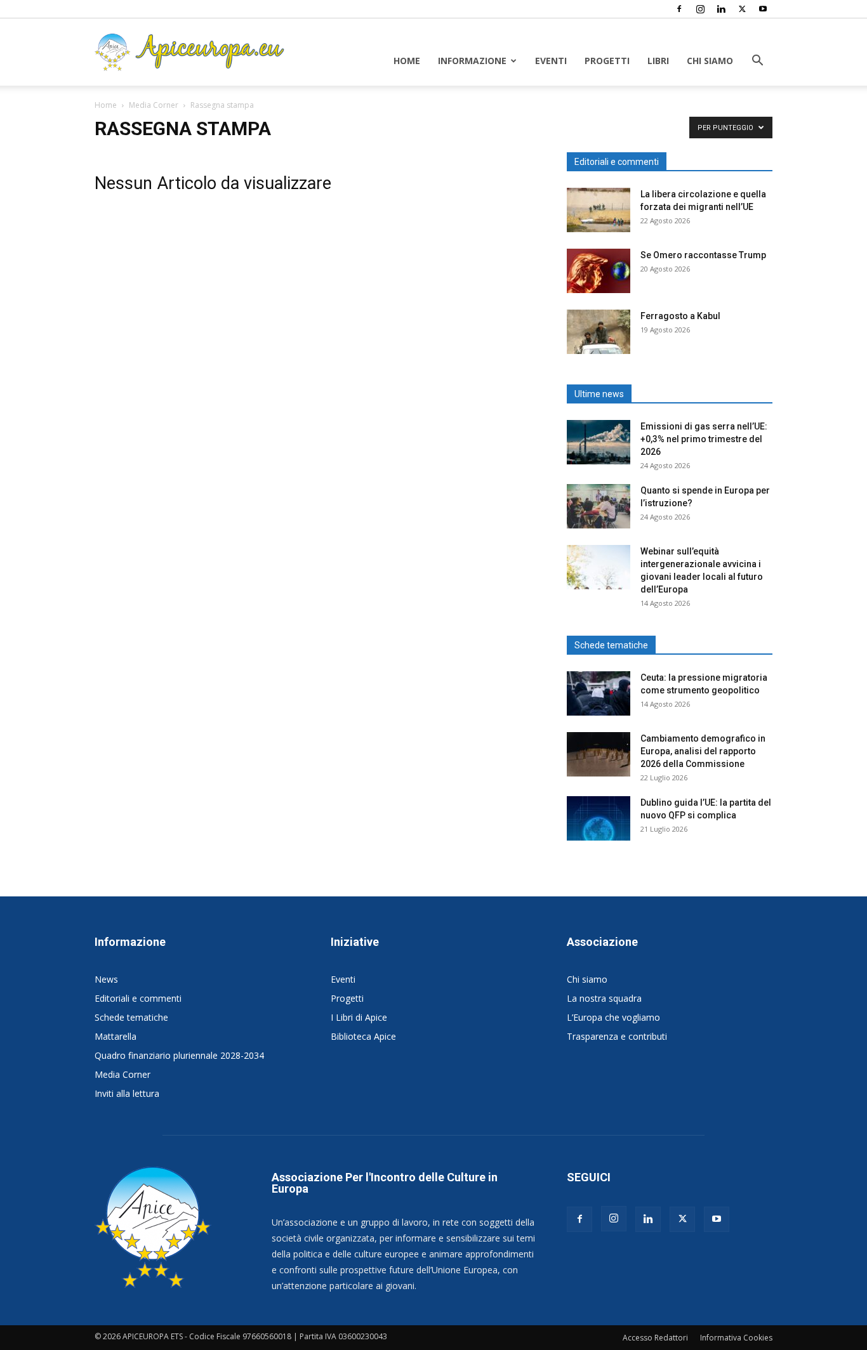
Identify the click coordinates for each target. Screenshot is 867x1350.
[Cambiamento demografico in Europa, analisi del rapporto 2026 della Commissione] (598, 754)
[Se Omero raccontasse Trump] (598, 271)
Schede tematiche (131, 1017)
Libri (658, 61)
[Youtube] (762, 9)
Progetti (607, 61)
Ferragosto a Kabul (680, 316)
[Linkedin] (721, 9)
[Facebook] (679, 9)
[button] (757, 62)
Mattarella (115, 1036)
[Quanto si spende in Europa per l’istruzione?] (598, 506)
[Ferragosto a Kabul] (598, 332)
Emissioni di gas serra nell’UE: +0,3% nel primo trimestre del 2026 (703, 439)
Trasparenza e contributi (617, 1036)
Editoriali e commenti (138, 998)
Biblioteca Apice (363, 1036)
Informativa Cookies (736, 1337)
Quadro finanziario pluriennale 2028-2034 (179, 1055)
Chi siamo (710, 61)
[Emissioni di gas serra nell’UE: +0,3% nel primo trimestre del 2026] (598, 442)
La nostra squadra (604, 998)
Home (407, 61)
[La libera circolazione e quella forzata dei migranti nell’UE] (598, 210)
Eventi (551, 61)
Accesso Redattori (655, 1337)
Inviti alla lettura (127, 1093)
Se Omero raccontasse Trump (703, 255)
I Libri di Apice (359, 1017)
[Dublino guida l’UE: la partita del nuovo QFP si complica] (598, 818)
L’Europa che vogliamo (613, 1017)
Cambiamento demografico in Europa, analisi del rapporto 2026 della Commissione (702, 751)
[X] (741, 9)
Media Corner (153, 105)
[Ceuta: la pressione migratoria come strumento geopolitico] (598, 693)
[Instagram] (700, 9)
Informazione (472, 61)
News (106, 979)
